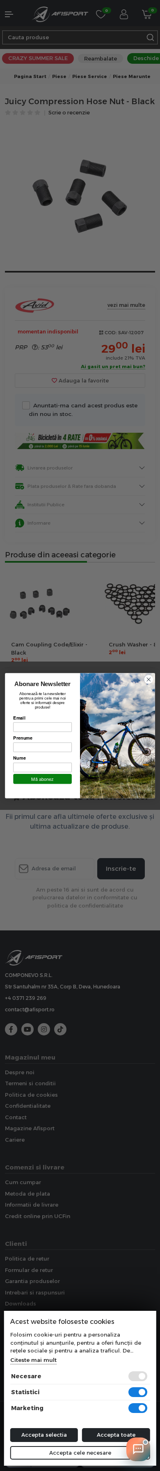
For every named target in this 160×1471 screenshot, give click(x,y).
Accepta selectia (44, 1434)
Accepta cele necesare (80, 1452)
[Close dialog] (148, 679)
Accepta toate (116, 1434)
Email (19, 717)
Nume (19, 758)
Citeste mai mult (33, 1360)
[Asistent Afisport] (138, 1449)
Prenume (22, 737)
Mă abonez (42, 779)
